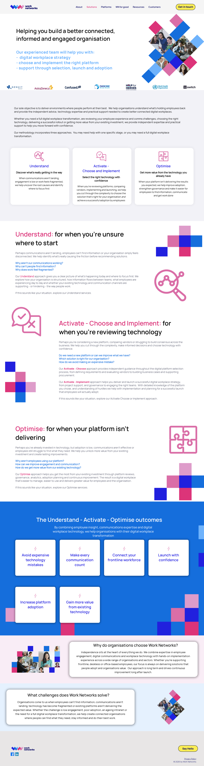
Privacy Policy (190, 758)
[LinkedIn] (17, 754)
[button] (138, 7)
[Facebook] (12, 754)
